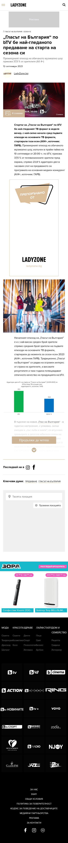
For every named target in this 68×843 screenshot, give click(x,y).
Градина (56, 645)
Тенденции (7, 640)
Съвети (5, 635)
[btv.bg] (12, 672)
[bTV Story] (33, 690)
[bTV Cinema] (55, 672)
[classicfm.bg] (12, 763)
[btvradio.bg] (33, 745)
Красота (18, 627)
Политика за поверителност (34, 803)
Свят (38, 640)
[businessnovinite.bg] (33, 727)
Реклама (34, 818)
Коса (15, 645)
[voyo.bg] (55, 708)
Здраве (28, 627)
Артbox (39, 650)
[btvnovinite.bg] (12, 708)
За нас (34, 789)
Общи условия (34, 799)
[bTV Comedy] (33, 672)
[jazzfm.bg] (33, 763)
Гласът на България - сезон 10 (18, 32)
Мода (5, 627)
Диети (27, 635)
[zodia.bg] (55, 727)
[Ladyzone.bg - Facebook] (34, 474)
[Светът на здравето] (12, 745)
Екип (34, 794)
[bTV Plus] (33, 708)
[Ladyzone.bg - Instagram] (28, 467)
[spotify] (43, 830)
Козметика (18, 640)
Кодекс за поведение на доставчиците (34, 808)
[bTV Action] (12, 690)
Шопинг (6, 650)
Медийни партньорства (34, 813)
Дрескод (6, 645)
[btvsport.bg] (12, 727)
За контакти (34, 822)
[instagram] (34, 830)
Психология (30, 645)
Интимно (28, 650)
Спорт (27, 640)
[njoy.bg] (55, 745)
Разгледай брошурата (52, 566)
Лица (38, 635)
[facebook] (25, 830)
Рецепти (56, 640)
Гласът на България (50, 481)
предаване (31, 481)
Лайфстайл (44, 627)
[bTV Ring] (55, 690)
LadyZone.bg (21, 73)
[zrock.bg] (55, 763)
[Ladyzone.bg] (18, 5)
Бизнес (39, 645)
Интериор (57, 650)
